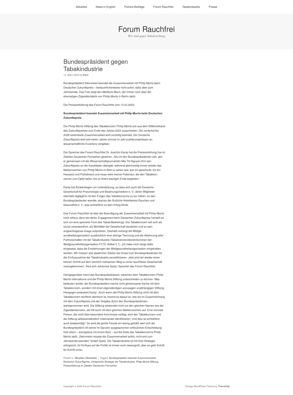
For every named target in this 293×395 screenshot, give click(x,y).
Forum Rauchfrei (163, 7)
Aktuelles (81, 7)
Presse (213, 7)
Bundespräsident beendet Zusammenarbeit (132, 358)
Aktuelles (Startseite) (86, 358)
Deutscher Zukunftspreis (76, 361)
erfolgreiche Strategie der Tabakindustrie (113, 361)
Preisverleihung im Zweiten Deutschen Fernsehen (90, 365)
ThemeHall (224, 386)
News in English (105, 7)
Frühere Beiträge (134, 7)
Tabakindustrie (191, 7)
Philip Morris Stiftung (147, 361)
